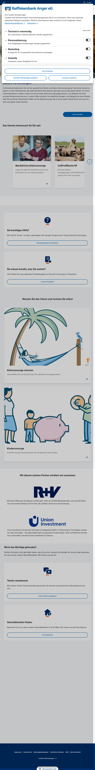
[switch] (88, 40)
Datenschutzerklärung (14, 23)
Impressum (31, 23)
